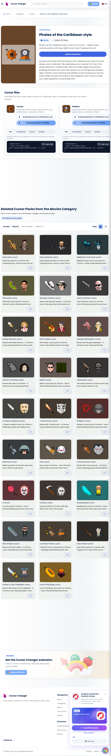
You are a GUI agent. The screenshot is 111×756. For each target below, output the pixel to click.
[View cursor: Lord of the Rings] (55, 580)
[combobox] (57, 4)
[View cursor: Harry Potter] (92, 539)
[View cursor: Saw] (55, 457)
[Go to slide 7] (82, 737)
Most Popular (27, 226)
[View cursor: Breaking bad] (92, 498)
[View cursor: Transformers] (55, 416)
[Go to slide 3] (77, 737)
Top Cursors (61, 711)
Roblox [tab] (42, 132)
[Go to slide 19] (99, 737)
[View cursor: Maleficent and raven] (92, 252)
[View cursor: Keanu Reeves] (55, 252)
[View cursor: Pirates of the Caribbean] (18, 580)
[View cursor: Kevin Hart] (18, 252)
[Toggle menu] (2, 4)
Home (59, 699)
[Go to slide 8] (84, 737)
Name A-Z (40, 226)
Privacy (89, 751)
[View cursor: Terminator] (92, 375)
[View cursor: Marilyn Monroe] (18, 334)
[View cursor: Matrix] (55, 375)
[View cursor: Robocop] (18, 457)
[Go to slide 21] (102, 737)
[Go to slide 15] (94, 737)
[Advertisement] (55, 181)
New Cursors (62, 730)
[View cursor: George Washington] (92, 334)
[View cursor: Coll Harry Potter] (55, 539)
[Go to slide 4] (78, 737)
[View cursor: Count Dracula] (92, 457)
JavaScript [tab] (20, 132)
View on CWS (88, 733)
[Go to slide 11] (88, 737)
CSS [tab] (10, 132)
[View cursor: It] (18, 498)
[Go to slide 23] (105, 737)
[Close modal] (80, 364)
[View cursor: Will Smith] (18, 293)
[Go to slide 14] (92, 737)
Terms (96, 751)
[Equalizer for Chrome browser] (89, 716)
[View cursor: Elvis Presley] (55, 334)
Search (60, 715)
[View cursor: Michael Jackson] (55, 293)
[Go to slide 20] (101, 737)
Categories (61, 703)
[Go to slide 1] (73, 737)
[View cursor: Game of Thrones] (18, 375)
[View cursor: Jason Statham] (92, 293)
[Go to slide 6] (81, 737)
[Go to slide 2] (75, 737)
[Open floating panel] (105, 750)
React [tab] (32, 132)
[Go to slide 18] (98, 737)
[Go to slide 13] (91, 737)
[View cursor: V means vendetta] (18, 416)
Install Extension (63, 726)
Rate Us (60, 734)
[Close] (105, 694)
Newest (15, 226)
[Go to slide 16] (95, 737)
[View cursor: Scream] (55, 498)
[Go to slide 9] (85, 737)
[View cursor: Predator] (92, 416)
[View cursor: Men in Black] (18, 539)
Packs (59, 707)
